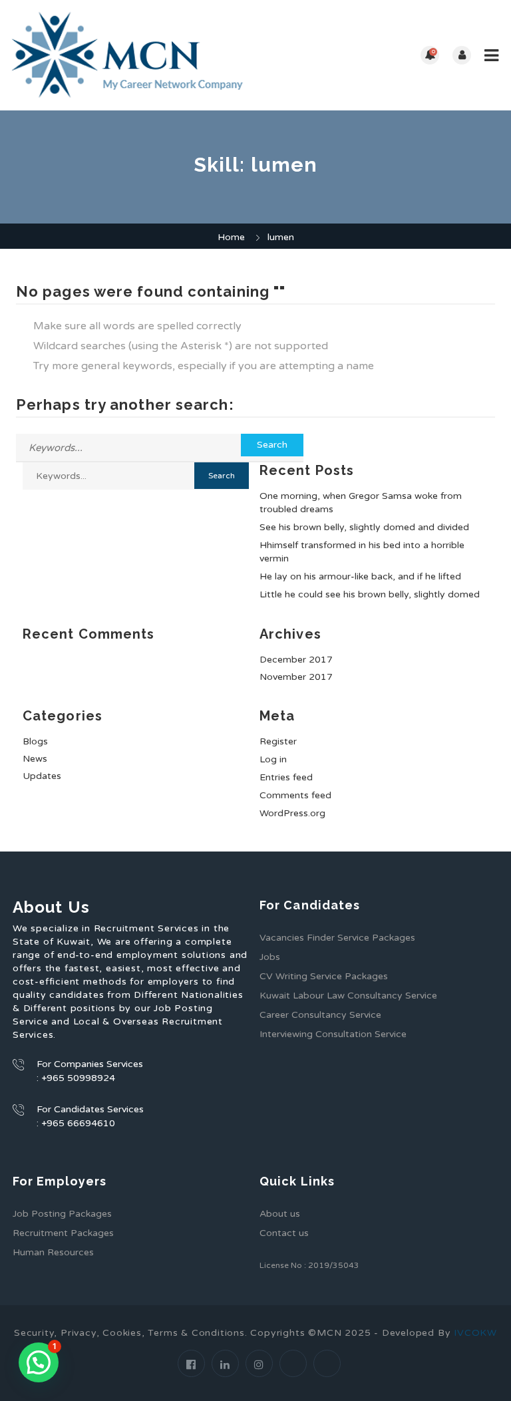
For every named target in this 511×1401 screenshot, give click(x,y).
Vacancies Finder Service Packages (337, 937)
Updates (42, 776)
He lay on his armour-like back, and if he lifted (360, 576)
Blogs (35, 741)
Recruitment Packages (63, 1233)
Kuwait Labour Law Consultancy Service (348, 995)
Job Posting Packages (62, 1213)
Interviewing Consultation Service (333, 1034)
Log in (273, 759)
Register (278, 741)
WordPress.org (292, 813)
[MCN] (133, 55)
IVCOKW (475, 1332)
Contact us (284, 1233)
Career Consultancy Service (320, 1014)
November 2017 (296, 677)
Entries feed (286, 777)
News (35, 758)
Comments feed (295, 795)
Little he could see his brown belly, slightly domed (369, 594)
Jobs (269, 957)
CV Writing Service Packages (323, 976)
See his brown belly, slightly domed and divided (364, 527)
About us (279, 1213)
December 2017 (296, 659)
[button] (39, 1362)
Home (231, 237)
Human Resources (53, 1252)
